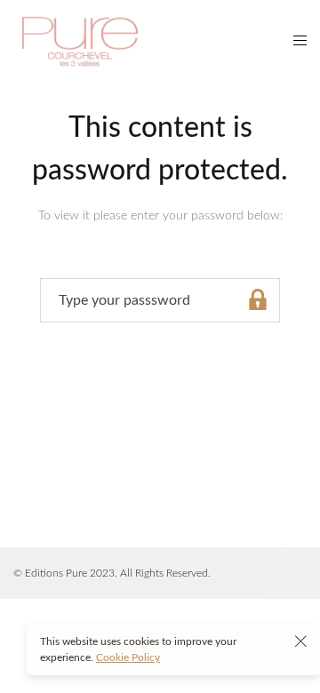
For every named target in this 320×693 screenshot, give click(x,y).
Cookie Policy (128, 657)
